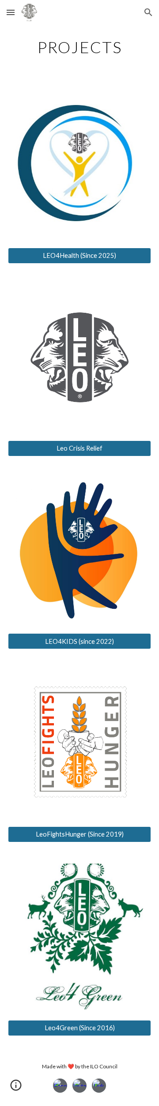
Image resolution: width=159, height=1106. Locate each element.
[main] (79, 46)
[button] (10, 12)
